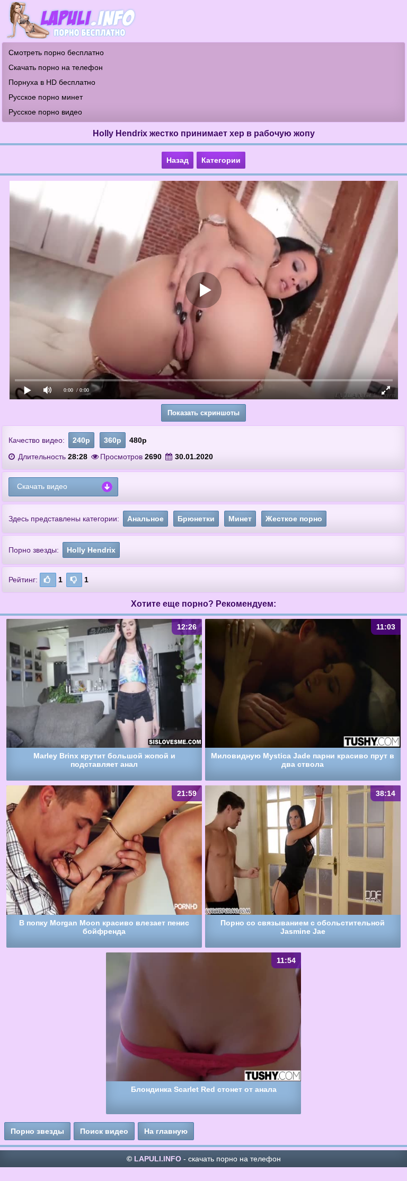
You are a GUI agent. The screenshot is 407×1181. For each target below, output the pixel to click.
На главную (166, 1131)
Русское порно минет (45, 97)
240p (81, 440)
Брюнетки (196, 518)
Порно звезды (37, 1131)
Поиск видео (104, 1131)
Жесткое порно (294, 518)
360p (112, 440)
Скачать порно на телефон (55, 67)
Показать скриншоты (203, 413)
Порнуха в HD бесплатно (51, 82)
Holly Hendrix (91, 550)
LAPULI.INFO (157, 1158)
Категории (221, 160)
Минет (240, 518)
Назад (177, 160)
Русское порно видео (45, 112)
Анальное (145, 518)
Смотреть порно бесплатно (56, 52)
